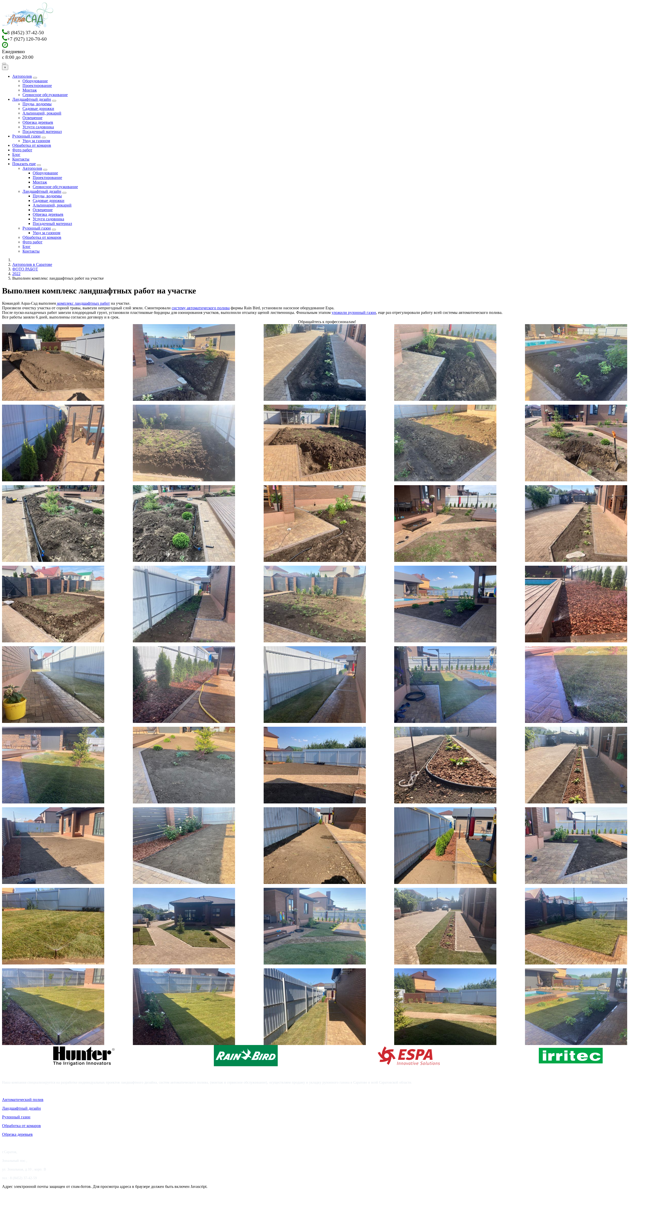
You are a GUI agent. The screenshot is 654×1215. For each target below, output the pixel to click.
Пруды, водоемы (37, 104)
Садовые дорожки (38, 108)
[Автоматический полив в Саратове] (27, 27)
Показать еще (24, 164)
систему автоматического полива (201, 308)
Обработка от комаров (31, 145)
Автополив (22, 76)
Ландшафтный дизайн (31, 99)
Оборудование (35, 81)
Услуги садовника (38, 127)
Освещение (32, 118)
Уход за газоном (36, 141)
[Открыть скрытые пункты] (39, 165)
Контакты (20, 159)
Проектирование (37, 85)
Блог (16, 154)
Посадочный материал (42, 131)
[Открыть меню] (4, 63)
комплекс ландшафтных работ (83, 303)
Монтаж (29, 90)
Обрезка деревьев (37, 122)
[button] (53, 362)
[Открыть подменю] (35, 77)
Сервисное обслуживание (45, 95)
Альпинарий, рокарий (41, 113)
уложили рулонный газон (354, 312)
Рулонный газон (26, 136)
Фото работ (22, 150)
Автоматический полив (22, 1099)
